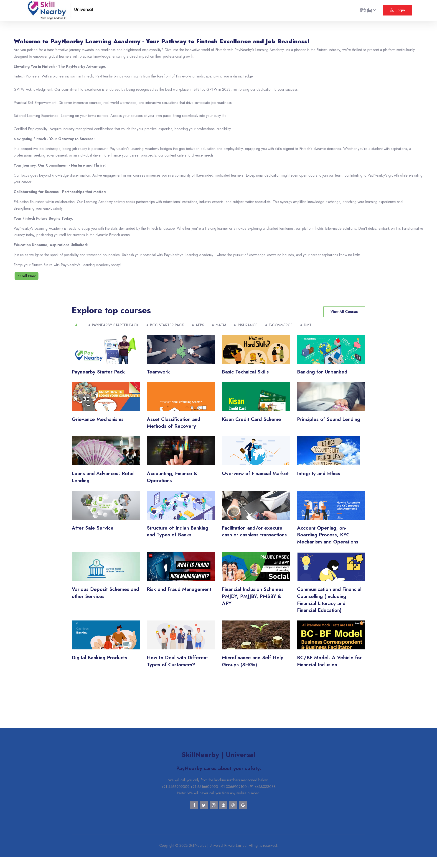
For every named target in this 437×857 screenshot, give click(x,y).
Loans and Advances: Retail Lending (103, 477)
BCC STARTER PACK (167, 325)
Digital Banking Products (99, 657)
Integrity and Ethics (318, 473)
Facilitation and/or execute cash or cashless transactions (254, 531)
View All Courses (344, 311)
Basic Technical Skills (245, 371)
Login (400, 10)
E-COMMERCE (280, 325)
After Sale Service (93, 527)
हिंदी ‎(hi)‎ (366, 10)
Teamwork (158, 371)
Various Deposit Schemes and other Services (105, 592)
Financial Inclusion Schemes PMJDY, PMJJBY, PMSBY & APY (253, 596)
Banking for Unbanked (322, 371)
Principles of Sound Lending (328, 419)
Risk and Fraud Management (179, 589)
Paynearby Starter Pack (98, 371)
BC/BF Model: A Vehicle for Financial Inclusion (329, 661)
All (77, 325)
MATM (221, 325)
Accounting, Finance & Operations (172, 477)
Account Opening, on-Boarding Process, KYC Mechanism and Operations (327, 535)
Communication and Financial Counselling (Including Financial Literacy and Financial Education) (329, 599)
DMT (308, 325)
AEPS (200, 325)
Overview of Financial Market (255, 473)
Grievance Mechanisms (98, 419)
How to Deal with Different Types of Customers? (177, 661)
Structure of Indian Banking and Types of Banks (177, 531)
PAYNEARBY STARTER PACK (115, 325)
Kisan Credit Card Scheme (251, 419)
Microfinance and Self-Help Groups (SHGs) (253, 661)
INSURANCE (247, 325)
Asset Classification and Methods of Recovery (173, 422)
